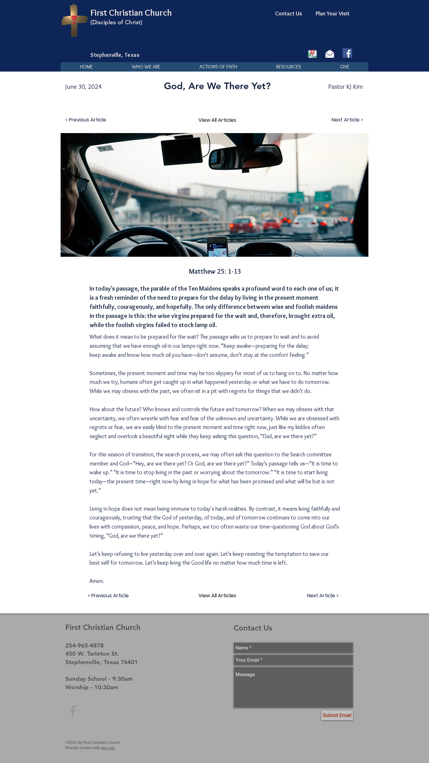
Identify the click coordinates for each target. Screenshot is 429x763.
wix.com (108, 748)
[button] (146, 67)
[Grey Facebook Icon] (72, 710)
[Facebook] (347, 53)
